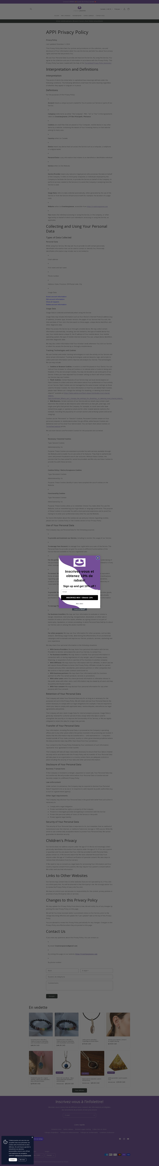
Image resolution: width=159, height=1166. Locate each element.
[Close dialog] (97, 558)
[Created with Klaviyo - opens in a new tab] (79, 609)
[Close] (32, 1137)
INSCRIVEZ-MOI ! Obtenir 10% (79, 598)
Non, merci (79, 603)
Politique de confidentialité (23, 1155)
